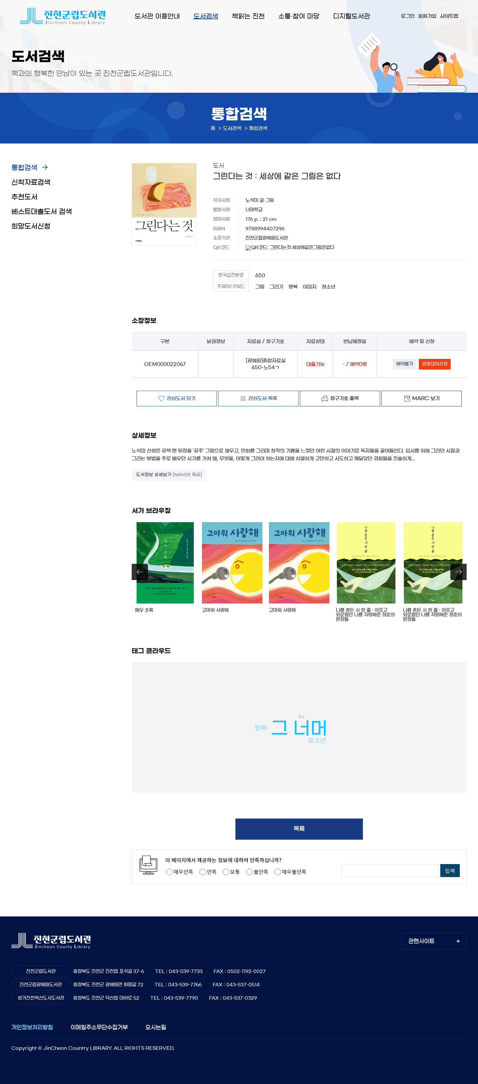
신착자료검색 (30, 182)
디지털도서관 (351, 16)
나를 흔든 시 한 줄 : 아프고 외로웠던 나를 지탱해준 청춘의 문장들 (365, 615)
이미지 (309, 286)
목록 (299, 829)
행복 (293, 286)
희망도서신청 (30, 226)
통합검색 (24, 167)
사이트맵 (449, 16)
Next (458, 572)
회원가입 (427, 16)
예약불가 (404, 364)
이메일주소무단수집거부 (99, 1027)
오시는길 (155, 1027)
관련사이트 (421, 941)
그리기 (276, 286)
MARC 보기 (426, 398)
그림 (259, 286)
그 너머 (299, 728)
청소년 (328, 286)
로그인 (408, 16)
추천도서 (24, 197)
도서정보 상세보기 (169, 475)
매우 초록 (144, 610)
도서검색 (205, 16)
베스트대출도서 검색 (41, 211)
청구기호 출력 (344, 398)
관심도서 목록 (262, 398)
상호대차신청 (434, 364)
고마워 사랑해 (215, 610)
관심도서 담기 (181, 398)
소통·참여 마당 (298, 16)
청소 (301, 716)
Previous (140, 572)
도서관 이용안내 (157, 16)
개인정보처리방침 (32, 1027)
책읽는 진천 (248, 16)
